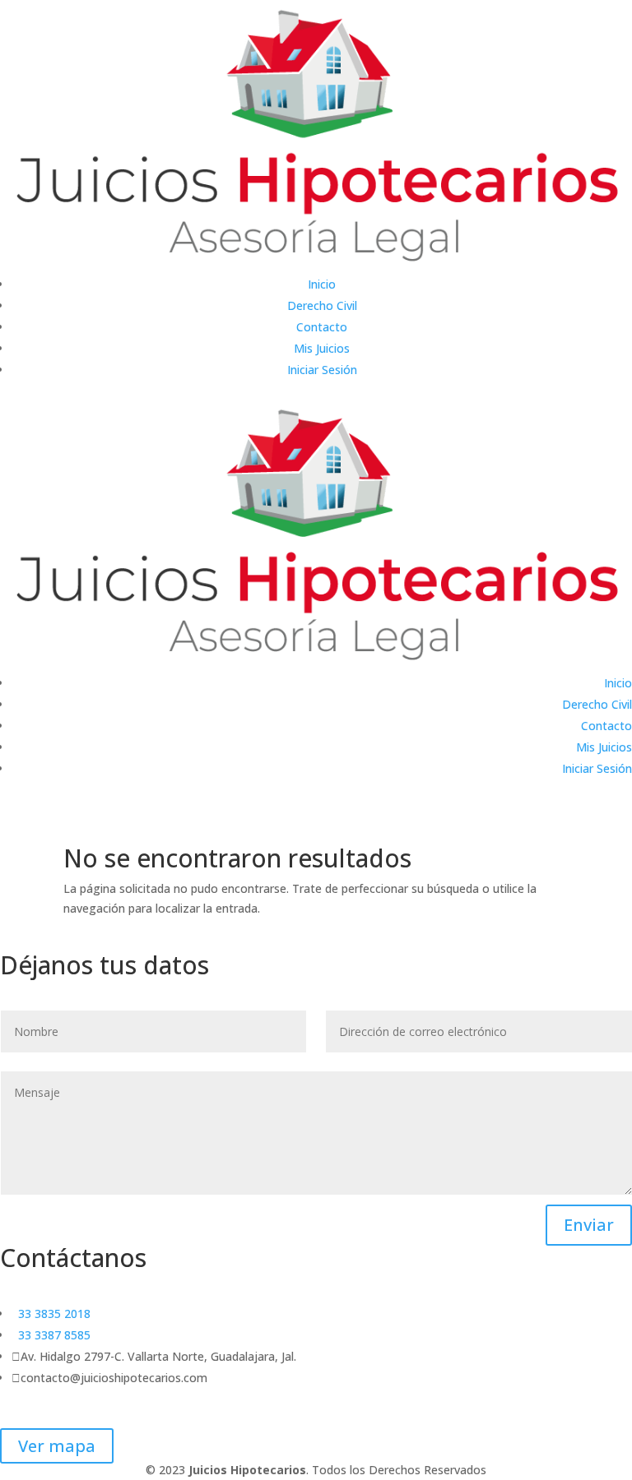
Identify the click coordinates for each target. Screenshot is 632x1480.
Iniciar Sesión (322, 369)
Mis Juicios (322, 348)
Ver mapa (56, 1446)
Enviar (589, 1225)
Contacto (321, 327)
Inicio (322, 284)
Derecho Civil (322, 305)
